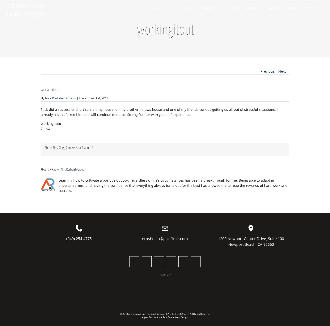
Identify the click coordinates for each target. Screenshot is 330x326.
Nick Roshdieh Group (60, 98)
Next (282, 71)
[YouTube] (183, 261)
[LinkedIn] (159, 261)
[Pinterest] (196, 261)
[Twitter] (147, 261)
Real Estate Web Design (175, 317)
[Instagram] (171, 261)
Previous (267, 71)
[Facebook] (134, 261)
